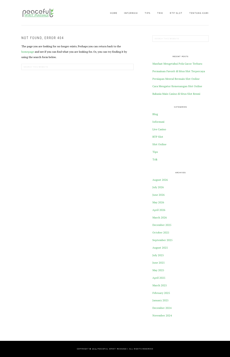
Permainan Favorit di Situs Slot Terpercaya (178, 71)
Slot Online (159, 144)
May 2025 (158, 270)
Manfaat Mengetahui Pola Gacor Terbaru (177, 63)
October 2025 (160, 232)
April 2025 (158, 278)
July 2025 (158, 255)
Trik (154, 159)
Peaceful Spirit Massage (38, 13)
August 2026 (160, 180)
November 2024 (162, 315)
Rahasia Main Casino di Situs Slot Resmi (176, 94)
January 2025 (160, 300)
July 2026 (158, 187)
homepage (27, 52)
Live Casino (159, 129)
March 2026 (159, 217)
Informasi (158, 122)
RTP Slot (157, 137)
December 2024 (161, 308)
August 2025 (160, 247)
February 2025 (161, 293)
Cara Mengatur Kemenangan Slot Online (177, 86)
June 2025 (158, 262)
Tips (155, 152)
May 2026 (158, 202)
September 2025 (162, 240)
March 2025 (159, 285)
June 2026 (158, 195)
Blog (155, 114)
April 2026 (158, 210)
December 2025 (161, 225)
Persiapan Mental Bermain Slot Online (176, 79)
